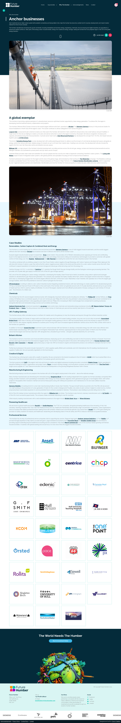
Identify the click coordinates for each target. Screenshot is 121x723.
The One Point (104, 364)
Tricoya (106, 306)
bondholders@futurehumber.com (45, 700)
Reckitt (37, 405)
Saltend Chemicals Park (17, 306)
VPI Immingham (14, 284)
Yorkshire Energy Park (23, 141)
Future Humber (13, 694)
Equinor (31, 259)
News (87, 5)
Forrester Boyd (73, 420)
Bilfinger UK (13, 148)
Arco (75, 398)
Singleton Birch (56, 377)
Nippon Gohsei (99, 306)
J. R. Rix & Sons (23, 138)
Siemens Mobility (15, 386)
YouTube (91, 701)
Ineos (24, 308)
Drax (44, 255)
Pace (49, 364)
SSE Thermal (51, 259)
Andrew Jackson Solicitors (87, 418)
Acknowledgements (78, 5)
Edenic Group (92, 362)
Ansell (90, 409)
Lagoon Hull (13, 132)
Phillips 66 (91, 297)
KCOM (89, 357)
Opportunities (51, 5)
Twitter (91, 699)
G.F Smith (106, 393)
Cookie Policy (24, 721)
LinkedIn (91, 703)
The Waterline (84, 159)
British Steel (69, 398)
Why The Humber (64, 5)
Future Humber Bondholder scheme (86, 161)
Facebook (92, 697)
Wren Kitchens (85, 398)
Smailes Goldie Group (88, 420)
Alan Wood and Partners (65, 136)
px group (44, 306)
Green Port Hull (29, 328)
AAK (16, 343)
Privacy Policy (16, 721)
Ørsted (71, 126)
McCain (30, 343)
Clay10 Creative (116, 721)
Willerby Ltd (53, 393)
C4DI (25, 362)
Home (42, 5)
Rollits (103, 418)
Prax (109, 297)
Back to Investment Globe (60, 641)
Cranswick (21, 343)
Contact (93, 5)
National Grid (39, 259)
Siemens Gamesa (82, 126)
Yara (17, 308)
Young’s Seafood (100, 341)
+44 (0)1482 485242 (40, 696)
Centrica (38, 269)
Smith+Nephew (48, 405)
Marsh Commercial (71, 422)
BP (92, 306)
